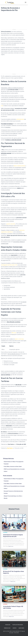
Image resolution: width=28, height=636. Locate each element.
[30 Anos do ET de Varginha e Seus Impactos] (14, 558)
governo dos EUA (11, 224)
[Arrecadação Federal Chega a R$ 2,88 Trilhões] (14, 593)
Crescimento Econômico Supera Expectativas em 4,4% (13, 535)
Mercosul (14, 332)
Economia (5, 532)
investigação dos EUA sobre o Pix (9, 265)
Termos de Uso (7, 628)
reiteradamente (20, 119)
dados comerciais (19, 339)
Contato (14, 628)
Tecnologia (7, 624)
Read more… (11, 546)
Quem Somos (21, 628)
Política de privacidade (17, 624)
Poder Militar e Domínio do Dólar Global (13, 466)
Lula (2, 105)
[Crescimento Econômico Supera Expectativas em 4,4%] (14, 522)
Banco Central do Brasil (19, 165)
